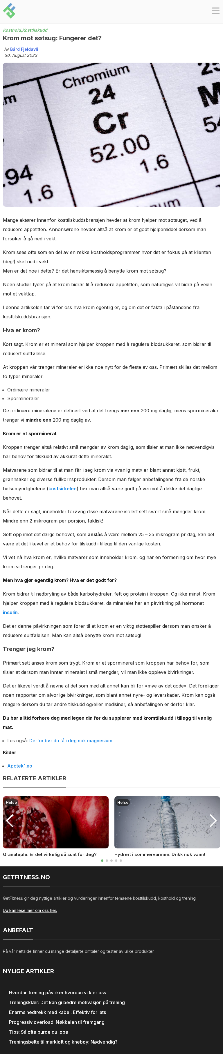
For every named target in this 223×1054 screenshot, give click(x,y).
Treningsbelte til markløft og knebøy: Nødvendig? (63, 1042)
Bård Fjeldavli (24, 49)
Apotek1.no (19, 766)
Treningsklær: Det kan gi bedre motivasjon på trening (67, 1002)
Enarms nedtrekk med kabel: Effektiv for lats (57, 1012)
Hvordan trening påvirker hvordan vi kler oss (57, 992)
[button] (215, 11)
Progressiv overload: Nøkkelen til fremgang (57, 1022)
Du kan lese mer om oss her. (30, 910)
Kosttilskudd (34, 30)
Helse (11, 802)
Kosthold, (12, 30)
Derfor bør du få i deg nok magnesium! (71, 740)
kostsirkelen (62, 488)
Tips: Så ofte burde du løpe (38, 1032)
